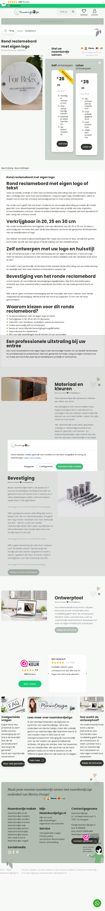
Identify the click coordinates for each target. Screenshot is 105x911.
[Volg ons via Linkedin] (17, 852)
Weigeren (29, 466)
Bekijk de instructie (66, 629)
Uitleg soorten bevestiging (23, 572)
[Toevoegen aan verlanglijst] (99, 62)
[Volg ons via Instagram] (10, 852)
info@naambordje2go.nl (83, 824)
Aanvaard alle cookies (69, 466)
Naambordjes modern (19, 816)
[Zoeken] (73, 11)
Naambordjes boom (18, 834)
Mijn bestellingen (47, 820)
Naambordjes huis (17, 825)
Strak (25, 869)
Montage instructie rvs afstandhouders (27, 538)
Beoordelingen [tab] (21, 168)
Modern (33, 869)
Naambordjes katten (18, 828)
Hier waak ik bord (16, 837)
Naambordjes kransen (19, 822)
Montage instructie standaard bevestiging (29, 506)
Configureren (46, 466)
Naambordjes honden (18, 819)
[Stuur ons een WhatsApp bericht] (97, 903)
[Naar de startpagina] (27, 11)
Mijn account (45, 817)
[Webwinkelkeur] (93, 849)
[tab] (7, 168)
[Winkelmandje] (102, 10)
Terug (11, 30)
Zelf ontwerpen (63, 143)
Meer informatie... (33, 457)
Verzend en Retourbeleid (51, 839)
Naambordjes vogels (18, 841)
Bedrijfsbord (60, 873)
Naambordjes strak (17, 813)
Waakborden (46, 873)
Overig (25, 873)
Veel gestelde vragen (50, 833)
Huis (56, 869)
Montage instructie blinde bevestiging (27, 564)
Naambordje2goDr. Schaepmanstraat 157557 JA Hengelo (83, 816)
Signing (34, 873)
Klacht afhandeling (48, 842)
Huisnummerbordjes (18, 831)
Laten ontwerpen (87, 146)
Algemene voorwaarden (51, 823)
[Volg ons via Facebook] (13, 852)
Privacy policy (46, 836)
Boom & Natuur (68, 869)
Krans (42, 869)
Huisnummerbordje (87, 869)
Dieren (49, 869)
